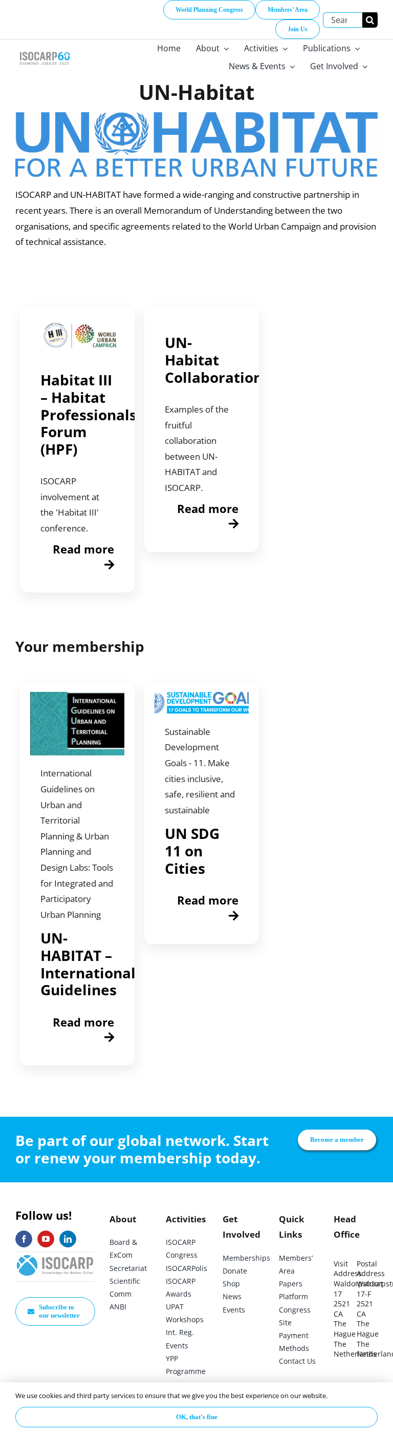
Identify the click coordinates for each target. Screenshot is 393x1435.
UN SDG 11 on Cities (192, 850)
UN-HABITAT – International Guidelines (88, 963)
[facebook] (23, 1239)
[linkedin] (67, 1239)
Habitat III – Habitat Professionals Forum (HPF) (88, 414)
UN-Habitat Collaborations (217, 359)
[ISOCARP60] (44, 51)
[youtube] (45, 1239)
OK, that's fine (196, 1417)
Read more (83, 549)
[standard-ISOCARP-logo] (55, 1256)
